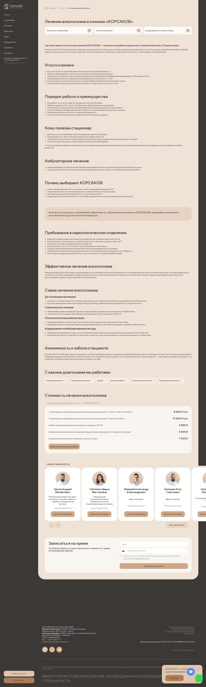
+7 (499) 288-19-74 (11, 60)
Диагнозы (8, 31)
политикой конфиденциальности (136, 558)
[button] (19, 674)
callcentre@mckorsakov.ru (58, 642)
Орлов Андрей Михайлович (63, 491)
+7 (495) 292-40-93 (90, 403)
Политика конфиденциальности (181, 627)
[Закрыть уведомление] (200, 667)
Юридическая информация (183, 629)
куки (180, 669)
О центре (8, 47)
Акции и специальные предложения (179, 631)
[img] (13, 7)
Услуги (7, 14)
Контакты (8, 53)
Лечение (8, 25)
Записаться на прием (154, 566)
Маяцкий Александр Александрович (136, 491)
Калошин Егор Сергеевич (172, 491)
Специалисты (10, 42)
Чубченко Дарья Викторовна (99, 491)
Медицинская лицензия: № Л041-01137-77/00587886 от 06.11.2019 (167, 642)
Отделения (9, 20)
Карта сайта (189, 633)
